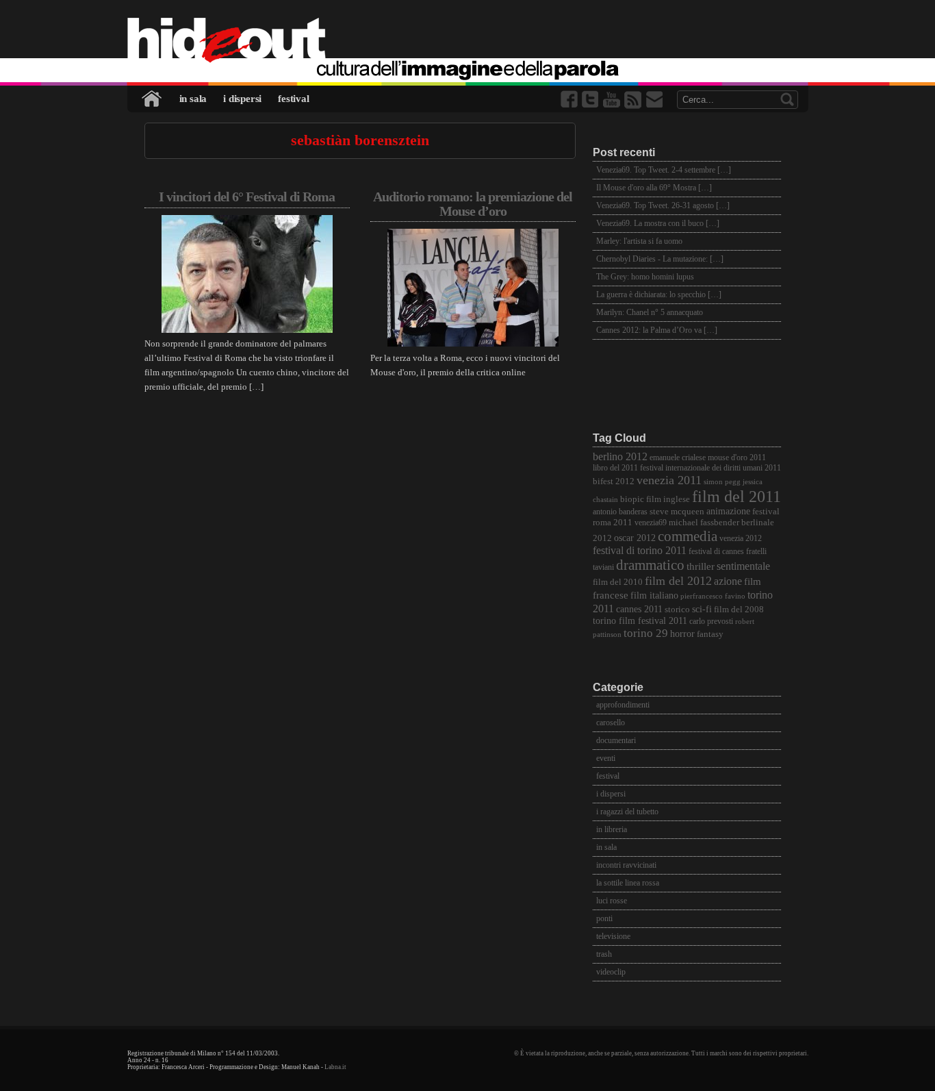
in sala (193, 98)
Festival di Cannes (716, 551)
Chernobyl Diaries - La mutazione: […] (659, 259)
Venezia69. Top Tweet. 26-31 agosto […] (663, 205)
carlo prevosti (711, 621)
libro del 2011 (615, 468)
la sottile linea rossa (627, 883)
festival (293, 98)
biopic (632, 499)
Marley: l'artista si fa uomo (639, 241)
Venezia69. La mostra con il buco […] (657, 223)
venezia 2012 (740, 538)
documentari (616, 740)
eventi (605, 758)
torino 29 (646, 633)
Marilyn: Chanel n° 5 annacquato (649, 312)
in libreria (611, 829)
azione (728, 581)
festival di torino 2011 (640, 550)
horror (682, 634)
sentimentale (743, 566)
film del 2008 (739, 609)
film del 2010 (618, 582)
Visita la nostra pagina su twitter (591, 99)
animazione (728, 511)
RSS (633, 99)
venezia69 (651, 522)
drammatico (650, 565)
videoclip (611, 972)
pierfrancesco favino (712, 596)
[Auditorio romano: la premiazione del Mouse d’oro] (473, 343)
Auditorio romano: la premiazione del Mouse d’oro (472, 204)
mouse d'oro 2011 (737, 457)
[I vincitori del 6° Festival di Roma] (247, 330)
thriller (701, 566)
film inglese (668, 499)
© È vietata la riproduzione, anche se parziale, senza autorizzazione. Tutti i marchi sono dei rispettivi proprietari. (661, 1053)
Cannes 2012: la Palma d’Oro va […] (656, 330)
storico (677, 609)
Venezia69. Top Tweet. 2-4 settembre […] (663, 170)
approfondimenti (623, 705)
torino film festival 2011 (640, 621)
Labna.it (335, 1067)
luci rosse (611, 900)
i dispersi (242, 98)
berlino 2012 (620, 456)
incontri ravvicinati (626, 865)
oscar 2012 (635, 537)
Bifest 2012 (614, 481)
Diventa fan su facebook (570, 99)
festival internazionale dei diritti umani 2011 (710, 468)
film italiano (654, 595)
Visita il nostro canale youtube (612, 99)
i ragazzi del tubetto (627, 811)
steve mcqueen (677, 511)
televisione (613, 936)
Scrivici (655, 99)
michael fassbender (704, 522)
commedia (687, 536)
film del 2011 (736, 496)
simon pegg (722, 482)
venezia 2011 (669, 480)
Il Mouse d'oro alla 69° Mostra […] (654, 187)
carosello (610, 722)
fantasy (710, 634)
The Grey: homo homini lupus (645, 276)
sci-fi (702, 608)
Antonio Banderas (620, 511)
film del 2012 (678, 581)
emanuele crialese (678, 457)
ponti (604, 918)
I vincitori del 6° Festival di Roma (247, 197)
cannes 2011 (639, 608)
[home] (467, 41)
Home (152, 99)
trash (604, 954)
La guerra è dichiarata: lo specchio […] (658, 294)
